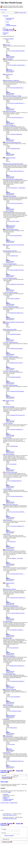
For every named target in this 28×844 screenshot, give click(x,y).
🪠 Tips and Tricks (7, 437)
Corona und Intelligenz (15, 696)
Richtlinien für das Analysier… (16, 362)
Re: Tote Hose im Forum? (15, 711)
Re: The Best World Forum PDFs (17, 50)
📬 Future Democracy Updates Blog (11, 80)
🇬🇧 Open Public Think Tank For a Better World (13, 244)
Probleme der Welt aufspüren (16, 348)
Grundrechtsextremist (10, 225)
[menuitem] (10, 18)
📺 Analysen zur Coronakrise (9, 689)
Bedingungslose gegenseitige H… (17, 665)
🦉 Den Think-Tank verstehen (9, 329)
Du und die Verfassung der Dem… (17, 613)
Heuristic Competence (15, 298)
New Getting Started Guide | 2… (17, 87)
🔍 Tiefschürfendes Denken (9, 673)
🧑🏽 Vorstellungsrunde (8, 735)
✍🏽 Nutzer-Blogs (7, 752)
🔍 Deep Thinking (7, 489)
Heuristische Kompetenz (15, 377)
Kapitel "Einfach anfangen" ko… (17, 171)
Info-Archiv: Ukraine (14, 221)
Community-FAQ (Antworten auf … (18, 597)
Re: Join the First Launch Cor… (17, 117)
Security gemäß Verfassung (16, 235)
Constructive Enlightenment (16, 134)
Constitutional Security (15, 148)
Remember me (14, 776)
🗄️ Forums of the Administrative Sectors (12, 142)
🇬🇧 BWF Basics (6, 44)
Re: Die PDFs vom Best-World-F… (18, 65)
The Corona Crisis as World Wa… (17, 511)
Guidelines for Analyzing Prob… (17, 284)
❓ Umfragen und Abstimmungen (10, 605)
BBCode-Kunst (13, 727)
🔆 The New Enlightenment (9, 125)
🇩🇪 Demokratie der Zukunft (9, 157)
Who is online (4, 781)
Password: (4, 832)
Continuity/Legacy (14, 255)
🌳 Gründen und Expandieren (9, 196)
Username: (4, 829)
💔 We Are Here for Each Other (10, 472)
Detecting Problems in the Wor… (17, 270)
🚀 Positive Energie (7, 638)
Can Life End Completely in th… (17, 526)
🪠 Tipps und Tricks (7, 621)
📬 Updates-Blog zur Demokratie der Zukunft (13, 163)
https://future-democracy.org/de (10, 818)
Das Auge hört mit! (14, 647)
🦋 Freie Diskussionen (8, 704)
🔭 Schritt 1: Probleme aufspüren (10, 342)
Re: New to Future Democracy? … (17, 103)
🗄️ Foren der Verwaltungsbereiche (10, 229)
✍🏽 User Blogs (6, 566)
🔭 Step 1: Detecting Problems (10, 263)
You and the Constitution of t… (17, 429)
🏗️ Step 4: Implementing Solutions (10, 306)
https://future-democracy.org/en (10, 815)
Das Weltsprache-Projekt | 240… (17, 761)
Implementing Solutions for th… (17, 312)
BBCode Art (13, 541)
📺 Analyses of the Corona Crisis (10, 504)
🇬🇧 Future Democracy (8, 74)
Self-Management (14, 446)
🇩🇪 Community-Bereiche (8, 583)
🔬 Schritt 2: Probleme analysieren (10, 356)
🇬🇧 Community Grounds (8, 400)
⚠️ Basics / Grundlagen (8, 38)
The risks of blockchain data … (17, 496)
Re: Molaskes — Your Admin (16, 558)
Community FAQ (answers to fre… (17, 415)
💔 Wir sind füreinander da (9, 656)
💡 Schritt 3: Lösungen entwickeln (10, 371)
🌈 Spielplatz (6, 719)
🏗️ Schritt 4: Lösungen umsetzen (10, 385)
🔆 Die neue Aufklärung (8, 211)
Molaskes (8, 55)
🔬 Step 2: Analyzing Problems (10, 278)
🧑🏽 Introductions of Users (8, 549)
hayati (9, 792)
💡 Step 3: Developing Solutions (10, 292)
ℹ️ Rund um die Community (9, 589)
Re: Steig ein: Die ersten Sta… (16, 203)
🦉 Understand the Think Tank (10, 250)
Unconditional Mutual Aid (15, 480)
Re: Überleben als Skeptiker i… (17, 629)
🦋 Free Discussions (7, 520)
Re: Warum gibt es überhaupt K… (17, 681)
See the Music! (13, 464)
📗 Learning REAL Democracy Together (12, 95)
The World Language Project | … (17, 573)
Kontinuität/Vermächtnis (15, 334)
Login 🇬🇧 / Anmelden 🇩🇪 (7, 770)
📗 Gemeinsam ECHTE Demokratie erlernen (13, 179)
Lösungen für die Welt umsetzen (17, 391)
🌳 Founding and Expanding (9, 111)
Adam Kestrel (9, 69)
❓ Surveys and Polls (8, 423)
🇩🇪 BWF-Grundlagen (8, 59)
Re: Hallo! (12, 744)
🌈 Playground (6, 534)
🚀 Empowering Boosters (8, 454)
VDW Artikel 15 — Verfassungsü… (18, 187)
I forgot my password (9, 835)
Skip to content (4, 9)
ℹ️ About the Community (8, 406)
